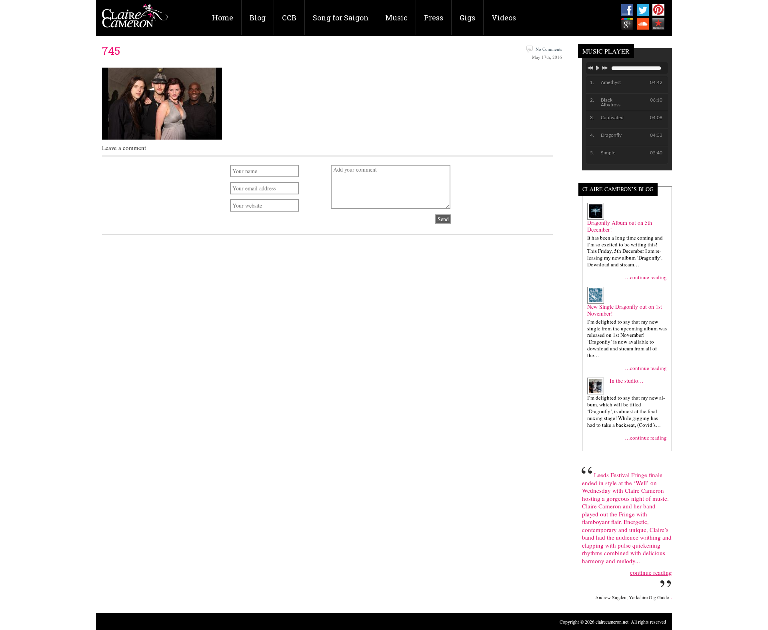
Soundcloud (643, 24)
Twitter (643, 10)
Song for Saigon (341, 17)
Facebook (627, 10)
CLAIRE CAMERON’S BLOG (618, 189)
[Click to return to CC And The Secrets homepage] (135, 18)
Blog (258, 17)
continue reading (651, 572)
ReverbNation (658, 24)
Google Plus (627, 24)
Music (396, 17)
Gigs (467, 17)
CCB (289, 17)
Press (433, 17)
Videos (504, 17)
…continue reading (646, 277)
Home (222, 17)
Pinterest (658, 10)
